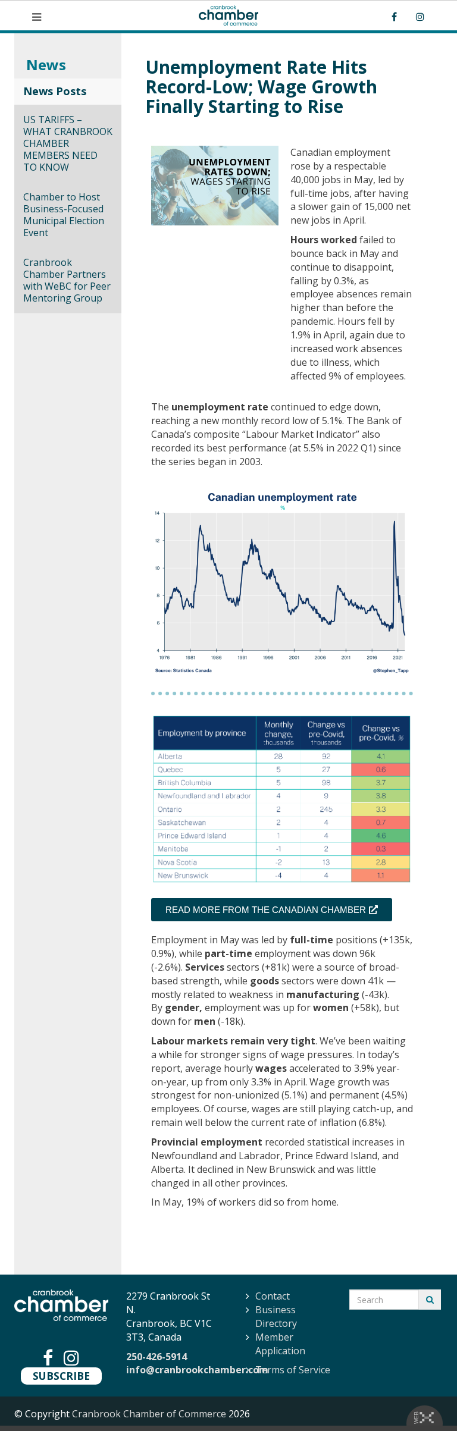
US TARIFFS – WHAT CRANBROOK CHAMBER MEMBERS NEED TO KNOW (67, 143)
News (46, 64)
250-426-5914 (156, 1356)
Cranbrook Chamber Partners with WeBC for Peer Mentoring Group (67, 280)
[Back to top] (423, 1397)
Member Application (280, 1343)
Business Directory (276, 1316)
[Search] (430, 1299)
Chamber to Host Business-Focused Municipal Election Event (63, 214)
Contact (272, 1296)
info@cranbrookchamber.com (197, 1369)
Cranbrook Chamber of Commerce (149, 1413)
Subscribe (61, 1376)
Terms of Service (292, 1369)
